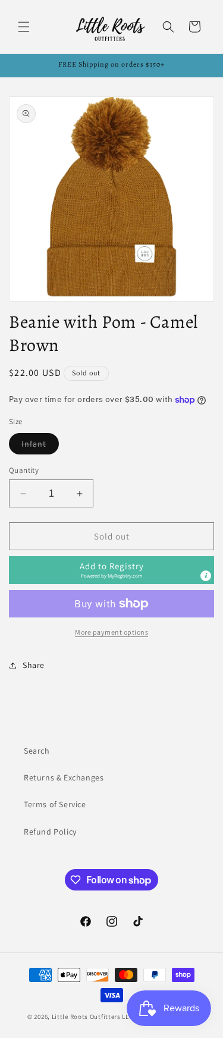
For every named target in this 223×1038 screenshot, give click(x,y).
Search (37, 750)
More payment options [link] (111, 632)
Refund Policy (50, 831)
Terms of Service (55, 804)
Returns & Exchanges (63, 777)
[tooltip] (205, 575)
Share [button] (34, 665)
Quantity (24, 470)
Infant (40, 446)
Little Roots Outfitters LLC (92, 1016)
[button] (24, 27)
